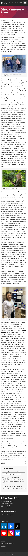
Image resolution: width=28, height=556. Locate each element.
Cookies (3, 546)
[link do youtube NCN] (4, 533)
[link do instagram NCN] (11, 533)
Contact (3, 541)
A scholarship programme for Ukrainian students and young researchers (13, 472)
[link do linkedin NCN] (4, 526)
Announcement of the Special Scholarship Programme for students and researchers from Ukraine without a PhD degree (13, 480)
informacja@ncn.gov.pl (7, 515)
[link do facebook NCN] (11, 526)
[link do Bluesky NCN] (17, 533)
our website (22, 488)
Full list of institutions (7, 438)
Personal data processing (7, 543)
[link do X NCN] (17, 526)
